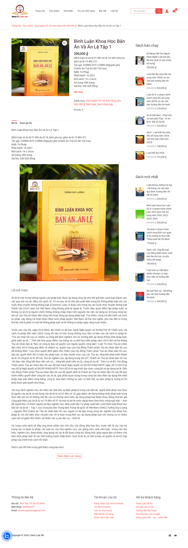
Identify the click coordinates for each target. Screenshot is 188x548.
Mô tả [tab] (14, 123)
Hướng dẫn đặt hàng (146, 510)
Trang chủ (16, 25)
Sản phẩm (28, 25)
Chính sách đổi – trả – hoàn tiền (151, 517)
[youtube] (175, 535)
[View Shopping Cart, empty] (174, 11)
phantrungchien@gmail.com (32, 510)
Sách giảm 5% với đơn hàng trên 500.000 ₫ (55, 25)
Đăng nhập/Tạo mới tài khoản (108, 503)
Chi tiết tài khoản (102, 507)
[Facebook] (170, 535)
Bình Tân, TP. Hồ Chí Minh (32, 503)
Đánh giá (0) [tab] (26, 123)
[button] (64, 43)
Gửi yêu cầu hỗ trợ (145, 507)
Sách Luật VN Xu (144, 503)
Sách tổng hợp (105, 104)
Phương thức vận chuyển (148, 514)
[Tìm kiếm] (159, 11)
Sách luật (91, 104)
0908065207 (28, 507)
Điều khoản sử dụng (104, 514)
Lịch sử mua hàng (103, 510)
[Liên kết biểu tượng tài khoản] (167, 11)
